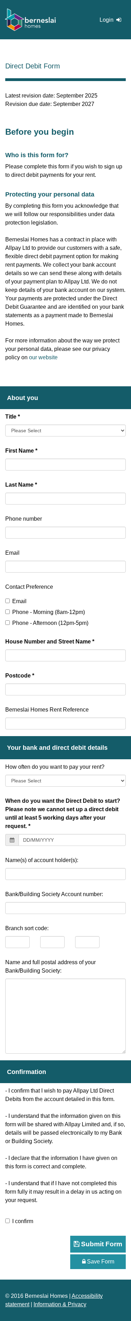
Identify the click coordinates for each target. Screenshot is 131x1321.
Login (107, 20)
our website (43, 357)
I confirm (22, 1221)
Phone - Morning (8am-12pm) (48, 612)
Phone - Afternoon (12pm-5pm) (50, 623)
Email (19, 601)
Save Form (100, 1262)
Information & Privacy (60, 1304)
